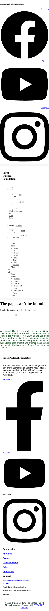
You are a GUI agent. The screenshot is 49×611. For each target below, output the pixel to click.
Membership (15, 283)
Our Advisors (16, 263)
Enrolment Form (17, 287)
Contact (14, 295)
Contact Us (8, 571)
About (13, 246)
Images (17, 279)
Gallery (13, 276)
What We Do (11, 269)
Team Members (10, 563)
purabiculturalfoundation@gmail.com (16, 580)
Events (6, 558)
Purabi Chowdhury (17, 254)
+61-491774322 (8, 584)
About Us (16, 249)
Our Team (15, 259)
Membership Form (18, 292)
